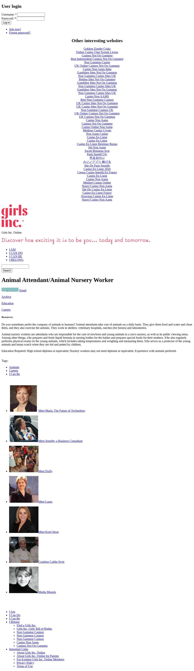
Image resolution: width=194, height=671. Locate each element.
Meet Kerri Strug (48, 532)
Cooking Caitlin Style (51, 561)
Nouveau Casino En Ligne (97, 196)
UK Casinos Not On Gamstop (97, 116)
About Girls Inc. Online (31, 652)
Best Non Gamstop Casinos (97, 99)
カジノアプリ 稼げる (97, 161)
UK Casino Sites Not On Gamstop (97, 103)
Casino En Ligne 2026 (97, 169)
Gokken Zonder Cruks (97, 48)
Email (22, 290)
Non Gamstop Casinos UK (97, 110)
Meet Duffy (45, 471)
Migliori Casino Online (97, 182)
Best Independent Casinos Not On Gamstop (97, 59)
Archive (6, 296)
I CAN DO (16, 253)
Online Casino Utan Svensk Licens (97, 52)
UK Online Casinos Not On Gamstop (97, 65)
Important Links (18, 649)
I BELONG (16, 259)
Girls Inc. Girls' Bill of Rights (34, 628)
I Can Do (14, 615)
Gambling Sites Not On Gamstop (97, 72)
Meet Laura (45, 501)
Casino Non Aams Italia (97, 69)
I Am (12, 611)
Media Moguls (47, 592)
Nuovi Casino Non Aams (97, 186)
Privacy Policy (25, 662)
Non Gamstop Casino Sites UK (97, 76)
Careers (6, 309)
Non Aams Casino (97, 133)
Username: (9, 14)
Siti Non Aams (97, 147)
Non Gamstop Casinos (30, 632)
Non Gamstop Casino (97, 62)
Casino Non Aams (97, 120)
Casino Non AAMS (97, 96)
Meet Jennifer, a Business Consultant (60, 441)
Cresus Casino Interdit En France (97, 172)
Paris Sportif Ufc (97, 154)
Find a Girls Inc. (26, 625)
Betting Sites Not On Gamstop (97, 79)
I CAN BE (15, 256)
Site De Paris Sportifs (97, 165)
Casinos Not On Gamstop (97, 55)
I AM (12, 249)
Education (8, 303)
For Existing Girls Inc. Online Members (40, 659)
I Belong (14, 622)
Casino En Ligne (97, 137)
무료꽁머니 (97, 157)
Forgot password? (20, 32)
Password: (9, 18)
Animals (14, 367)
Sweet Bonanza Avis (97, 150)
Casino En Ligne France (97, 192)
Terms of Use (25, 666)
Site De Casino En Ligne (97, 189)
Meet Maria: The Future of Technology (61, 410)
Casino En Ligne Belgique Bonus (97, 144)
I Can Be (14, 374)
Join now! (15, 29)
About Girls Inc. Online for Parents (38, 656)
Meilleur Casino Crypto (97, 130)
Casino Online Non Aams (97, 127)
